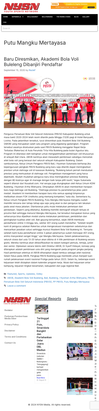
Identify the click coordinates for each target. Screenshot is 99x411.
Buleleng (53, 278)
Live (4, 22)
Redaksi (9, 310)
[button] (17, 17)
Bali (46, 278)
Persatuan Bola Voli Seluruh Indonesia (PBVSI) (28, 281)
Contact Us (10, 342)
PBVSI (91, 278)
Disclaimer (10, 330)
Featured (12, 274)
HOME (5, 17)
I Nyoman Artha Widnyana (72, 278)
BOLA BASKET (32, 17)
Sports (21, 274)
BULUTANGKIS (47, 17)
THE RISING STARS (63, 17)
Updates (30, 274)
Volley (39, 274)
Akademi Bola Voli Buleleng (29, 278)
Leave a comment (16, 285)
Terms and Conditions (15, 336)
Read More (41, 378)
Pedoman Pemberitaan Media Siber (16, 317)
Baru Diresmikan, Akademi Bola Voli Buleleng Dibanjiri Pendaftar (41, 61)
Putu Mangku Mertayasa (76, 281)
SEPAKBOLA (16, 17)
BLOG (76, 17)
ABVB (10, 278)
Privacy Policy (12, 324)
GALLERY (85, 17)
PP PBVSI (58, 281)
